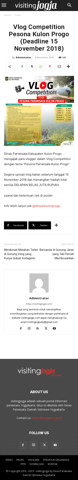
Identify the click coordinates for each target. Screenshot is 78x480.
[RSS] (39, 328)
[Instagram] (30, 328)
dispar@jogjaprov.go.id (47, 418)
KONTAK (52, 464)
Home (7, 15)
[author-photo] (39, 292)
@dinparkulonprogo (46, 206)
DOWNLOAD (37, 464)
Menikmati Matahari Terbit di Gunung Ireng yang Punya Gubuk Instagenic (21, 254)
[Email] (59, 66)
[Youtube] (56, 328)
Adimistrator (23, 57)
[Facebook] (22, 66)
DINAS (9, 460)
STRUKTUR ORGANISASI (56, 460)
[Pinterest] (50, 66)
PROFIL (20, 460)
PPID (23, 464)
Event (18, 15)
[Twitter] (31, 66)
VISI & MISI (33, 460)
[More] (68, 66)
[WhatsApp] (41, 66)
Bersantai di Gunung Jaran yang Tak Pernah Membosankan (57, 254)
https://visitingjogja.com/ (39, 303)
